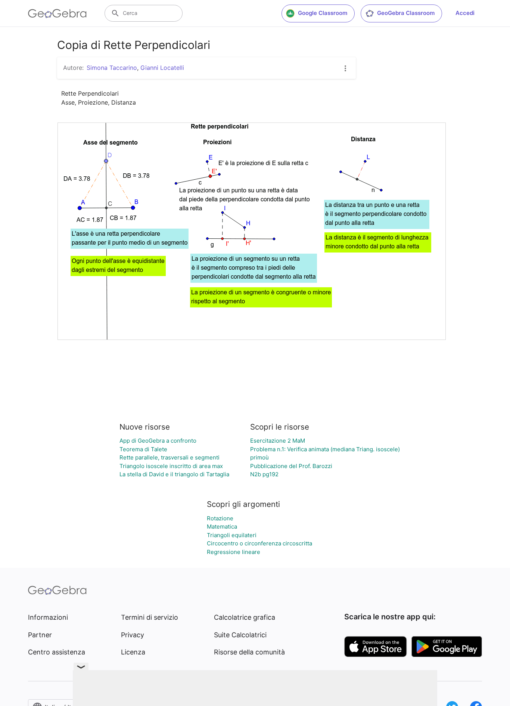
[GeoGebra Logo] (57, 13)
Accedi (465, 12)
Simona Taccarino (112, 67)
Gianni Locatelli (162, 67)
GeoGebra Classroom (406, 12)
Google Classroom (322, 12)
